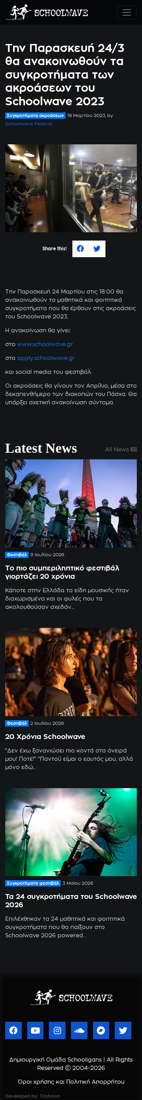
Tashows (50, 1096)
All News (118, 449)
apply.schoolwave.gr (46, 358)
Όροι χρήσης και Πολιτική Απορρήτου (71, 1082)
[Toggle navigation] (126, 12)
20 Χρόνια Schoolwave (45, 736)
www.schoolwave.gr (45, 344)
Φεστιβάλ (17, 555)
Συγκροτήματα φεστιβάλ (33, 883)
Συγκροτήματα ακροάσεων (35, 116)
